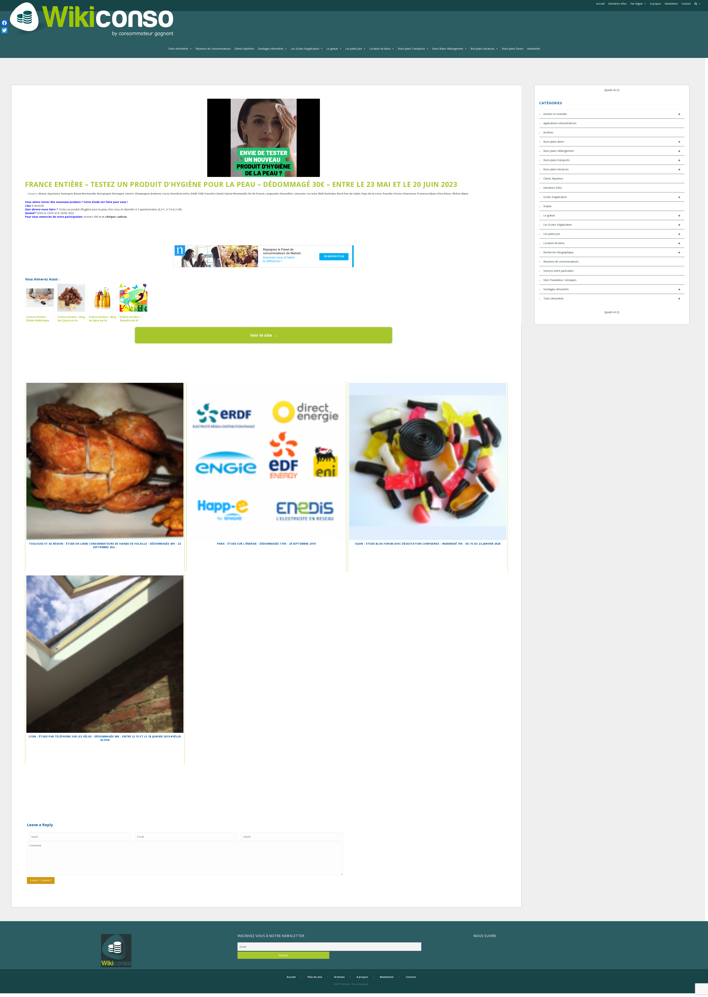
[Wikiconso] (91, 19)
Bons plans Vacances (611, 169)
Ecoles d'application (611, 197)
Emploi (547, 206)
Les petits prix (353, 48)
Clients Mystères (244, 48)
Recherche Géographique (611, 252)
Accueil (600, 3)
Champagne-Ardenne (148, 193)
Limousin (300, 193)
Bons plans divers (611, 141)
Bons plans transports (611, 160)
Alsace (42, 193)
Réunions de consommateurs (213, 48)
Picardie (388, 193)
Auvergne (67, 193)
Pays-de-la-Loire (371, 193)
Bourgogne (104, 193)
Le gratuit (332, 48)
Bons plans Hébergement (611, 151)
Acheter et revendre (611, 114)
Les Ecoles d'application (305, 48)
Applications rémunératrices (560, 123)
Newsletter (671, 3)
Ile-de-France (256, 193)
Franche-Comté (213, 193)
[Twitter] (4, 30)
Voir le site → (263, 335)
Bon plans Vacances (482, 48)
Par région (636, 3)
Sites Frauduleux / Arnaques (560, 280)
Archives (548, 132)
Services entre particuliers (558, 270)
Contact (686, 3)
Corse (165, 193)
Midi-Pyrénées (327, 193)
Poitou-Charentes (405, 193)
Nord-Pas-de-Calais (348, 193)
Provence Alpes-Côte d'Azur (434, 193)
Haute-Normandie (236, 193)
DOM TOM (197, 193)
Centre (129, 193)
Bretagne (118, 193)
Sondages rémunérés (270, 48)
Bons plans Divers (512, 48)
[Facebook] (4, 23)
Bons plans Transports (411, 48)
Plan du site (315, 977)
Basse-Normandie (85, 193)
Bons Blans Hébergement (447, 48)
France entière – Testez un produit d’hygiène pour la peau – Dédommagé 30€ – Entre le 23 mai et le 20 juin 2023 (241, 184)
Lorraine (312, 193)
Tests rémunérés (178, 48)
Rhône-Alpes (460, 193)
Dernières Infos (617, 3)
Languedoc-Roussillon (279, 193)
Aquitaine (53, 193)
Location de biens (380, 48)
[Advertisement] (263, 231)
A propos (655, 3)
